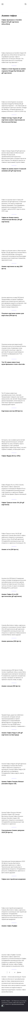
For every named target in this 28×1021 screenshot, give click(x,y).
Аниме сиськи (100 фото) (11, 686)
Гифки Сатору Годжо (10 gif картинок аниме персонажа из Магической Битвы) (13, 120)
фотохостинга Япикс (18, 1004)
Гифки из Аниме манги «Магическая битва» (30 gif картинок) (12, 220)
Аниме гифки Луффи (9, 926)
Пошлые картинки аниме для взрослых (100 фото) (13, 314)
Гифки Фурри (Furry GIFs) (11, 456)
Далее (19, 972)
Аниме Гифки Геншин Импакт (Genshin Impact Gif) (13, 782)
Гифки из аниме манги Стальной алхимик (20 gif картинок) (14, 170)
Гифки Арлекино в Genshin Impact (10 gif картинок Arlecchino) (12, 22)
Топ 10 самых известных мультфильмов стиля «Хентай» (13, 363)
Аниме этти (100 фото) (10, 549)
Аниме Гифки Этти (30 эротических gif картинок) (12, 595)
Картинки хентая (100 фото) (12, 411)
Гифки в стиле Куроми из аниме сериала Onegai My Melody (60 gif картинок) (14, 71)
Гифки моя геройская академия (14, 879)
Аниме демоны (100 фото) (11, 641)
